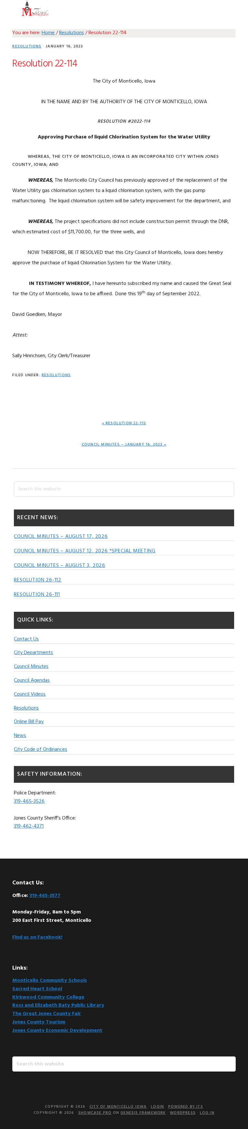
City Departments (33, 653)
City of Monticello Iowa (34, 8)
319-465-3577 (44, 896)
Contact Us (26, 639)
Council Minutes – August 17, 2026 (61, 536)
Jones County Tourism (38, 1022)
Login (157, 1107)
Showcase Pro (94, 1113)
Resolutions (26, 46)
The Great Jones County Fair (46, 1014)
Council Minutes (31, 666)
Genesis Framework (143, 1113)
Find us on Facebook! (37, 937)
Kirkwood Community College (48, 997)
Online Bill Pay (29, 722)
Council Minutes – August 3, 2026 (59, 565)
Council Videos (30, 694)
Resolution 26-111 (37, 594)
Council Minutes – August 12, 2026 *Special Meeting (84, 551)
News (20, 735)
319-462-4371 (29, 826)
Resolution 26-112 (37, 580)
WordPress (183, 1113)
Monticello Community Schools (49, 980)
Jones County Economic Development (57, 1030)
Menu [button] (227, 8)
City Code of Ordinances (40, 749)
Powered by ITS (185, 1107)
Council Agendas (32, 680)
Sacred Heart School (37, 989)
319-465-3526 (29, 801)
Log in (207, 1113)
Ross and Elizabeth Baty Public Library (58, 1005)
